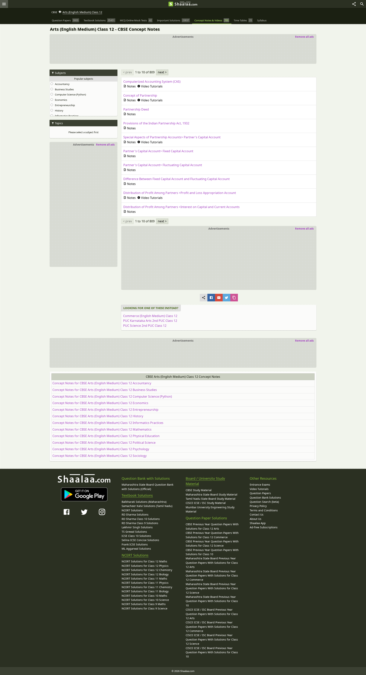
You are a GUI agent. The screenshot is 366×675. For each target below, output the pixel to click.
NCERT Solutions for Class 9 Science (144, 608)
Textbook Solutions (137, 495)
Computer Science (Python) (70, 94)
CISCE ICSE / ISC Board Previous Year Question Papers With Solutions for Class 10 (212, 652)
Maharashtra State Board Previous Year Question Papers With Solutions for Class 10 (212, 601)
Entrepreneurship (64, 105)
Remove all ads (304, 36)
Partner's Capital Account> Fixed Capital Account (158, 151)
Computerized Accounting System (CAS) (152, 81)
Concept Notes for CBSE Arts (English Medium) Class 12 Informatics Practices (107, 423)
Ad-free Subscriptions (264, 527)
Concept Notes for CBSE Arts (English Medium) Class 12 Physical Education (106, 436)
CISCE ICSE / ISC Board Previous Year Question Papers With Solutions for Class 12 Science (212, 639)
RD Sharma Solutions (135, 514)
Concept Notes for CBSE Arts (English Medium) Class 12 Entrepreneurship (105, 410)
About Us (255, 519)
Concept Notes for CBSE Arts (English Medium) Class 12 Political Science (104, 442)
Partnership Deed (136, 109)
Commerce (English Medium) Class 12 (150, 316)
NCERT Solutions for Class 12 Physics (145, 566)
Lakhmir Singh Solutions (137, 527)
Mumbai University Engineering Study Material (210, 509)
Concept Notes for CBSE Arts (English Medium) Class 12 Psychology (100, 449)
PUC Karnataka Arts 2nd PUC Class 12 (150, 321)
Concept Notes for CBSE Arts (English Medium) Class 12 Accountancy (101, 383)
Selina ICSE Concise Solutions (140, 540)
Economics (60, 100)
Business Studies (64, 89)
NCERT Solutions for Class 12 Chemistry (147, 570)
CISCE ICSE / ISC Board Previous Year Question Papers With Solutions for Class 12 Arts (212, 614)
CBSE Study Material (199, 490)
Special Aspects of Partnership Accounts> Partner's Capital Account (172, 137)
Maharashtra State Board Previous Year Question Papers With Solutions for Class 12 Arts (212, 562)
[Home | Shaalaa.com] (171, 4)
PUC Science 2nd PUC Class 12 (144, 325)
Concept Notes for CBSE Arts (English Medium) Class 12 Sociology (99, 456)
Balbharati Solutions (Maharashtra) (144, 502)
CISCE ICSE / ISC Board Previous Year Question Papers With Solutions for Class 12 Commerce (212, 627)
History (58, 110)
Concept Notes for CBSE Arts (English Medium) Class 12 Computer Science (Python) (112, 396)
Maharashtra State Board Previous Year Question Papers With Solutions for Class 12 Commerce (212, 575)
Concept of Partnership (140, 95)
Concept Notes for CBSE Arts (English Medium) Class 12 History (97, 416)
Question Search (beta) (264, 502)
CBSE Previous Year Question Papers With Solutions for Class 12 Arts (212, 526)
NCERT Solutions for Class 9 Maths (144, 604)
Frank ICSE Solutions (135, 544)
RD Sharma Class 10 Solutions (141, 519)
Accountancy (62, 84)
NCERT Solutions (132, 510)
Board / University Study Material (205, 481)
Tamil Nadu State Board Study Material (210, 498)
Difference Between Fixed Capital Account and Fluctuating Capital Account (176, 179)
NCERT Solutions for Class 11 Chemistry (147, 587)
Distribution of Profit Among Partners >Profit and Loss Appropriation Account (179, 193)
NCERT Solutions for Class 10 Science (145, 600)
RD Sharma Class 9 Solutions (140, 523)
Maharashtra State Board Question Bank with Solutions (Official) (147, 487)
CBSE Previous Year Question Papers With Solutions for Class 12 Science (212, 543)
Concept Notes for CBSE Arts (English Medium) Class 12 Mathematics (102, 429)
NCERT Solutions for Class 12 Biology (145, 574)
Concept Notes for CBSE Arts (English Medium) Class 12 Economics (100, 403)
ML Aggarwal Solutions (136, 548)
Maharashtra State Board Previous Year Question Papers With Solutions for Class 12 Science (212, 588)
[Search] (362, 4)
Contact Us (256, 514)
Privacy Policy (258, 506)
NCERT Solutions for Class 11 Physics (145, 583)
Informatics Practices (66, 116)
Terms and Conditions (264, 510)
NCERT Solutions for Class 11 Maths (144, 578)
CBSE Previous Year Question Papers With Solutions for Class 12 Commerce (212, 535)
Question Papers (260, 493)
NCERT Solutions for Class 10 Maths (144, 595)
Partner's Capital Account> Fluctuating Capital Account (162, 165)
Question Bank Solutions (265, 497)
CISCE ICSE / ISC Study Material (206, 503)
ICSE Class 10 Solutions (136, 536)
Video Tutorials (259, 489)
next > (162, 72)
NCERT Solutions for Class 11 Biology (145, 591)
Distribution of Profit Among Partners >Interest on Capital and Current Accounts (181, 207)
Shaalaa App (258, 523)
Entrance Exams (260, 484)
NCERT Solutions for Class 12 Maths (144, 561)
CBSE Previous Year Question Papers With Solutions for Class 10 (212, 552)
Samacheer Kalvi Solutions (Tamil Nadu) (147, 506)
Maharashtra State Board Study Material (211, 494)
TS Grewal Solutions (134, 531)
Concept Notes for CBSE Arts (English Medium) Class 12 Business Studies (104, 390)
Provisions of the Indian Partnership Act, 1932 (156, 123)
